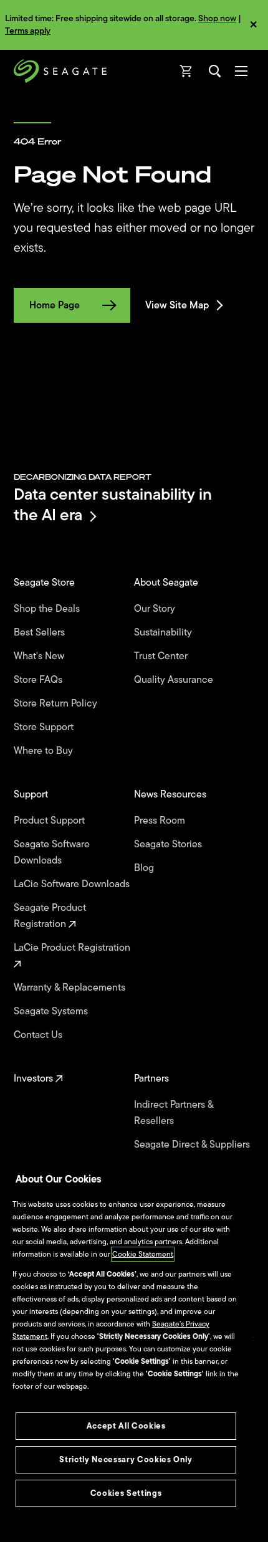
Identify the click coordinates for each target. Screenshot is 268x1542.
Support (32, 794)
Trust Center (162, 656)
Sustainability (164, 632)
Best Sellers (40, 632)
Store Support (45, 727)
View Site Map (177, 305)
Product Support (50, 820)
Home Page (54, 305)
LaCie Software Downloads (73, 884)
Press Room (161, 820)
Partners (152, 1078)
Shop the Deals (49, 609)
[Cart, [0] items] (186, 71)
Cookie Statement (142, 1254)
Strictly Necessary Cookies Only (125, 1459)
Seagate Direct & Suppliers (193, 1144)
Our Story (156, 609)
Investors (34, 1078)
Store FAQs (39, 680)
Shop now (217, 18)
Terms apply (27, 31)
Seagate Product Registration (50, 916)
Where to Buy (44, 751)
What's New (40, 656)
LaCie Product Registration (73, 948)
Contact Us (39, 1035)
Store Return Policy (57, 703)
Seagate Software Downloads (52, 852)
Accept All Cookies (126, 1425)
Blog (145, 868)
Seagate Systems (52, 1011)
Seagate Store (45, 582)
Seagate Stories (169, 844)
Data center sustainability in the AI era (113, 504)
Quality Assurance (175, 680)
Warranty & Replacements (71, 987)
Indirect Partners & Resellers (173, 1113)
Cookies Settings (126, 1493)
